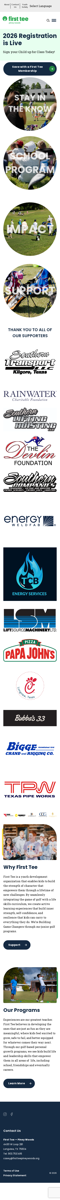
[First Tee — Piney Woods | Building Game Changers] (21, 20)
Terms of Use (11, 1170)
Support (14, 945)
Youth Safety (25, 5)
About (7, 4)
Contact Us (15, 5)
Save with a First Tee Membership (27, 69)
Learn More (16, 1083)
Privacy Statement (14, 1175)
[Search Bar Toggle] (48, 20)
